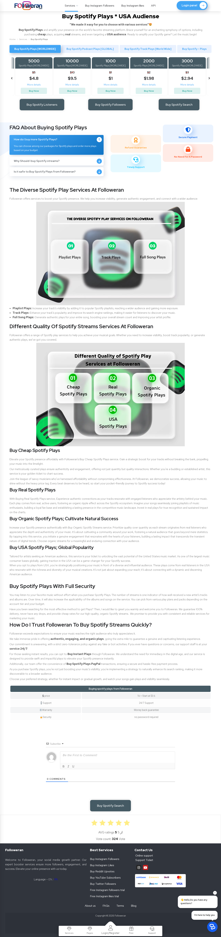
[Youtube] (145, 867)
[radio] (127, 823)
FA (56, 879)
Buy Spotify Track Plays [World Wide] (147, 49)
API (153, 5)
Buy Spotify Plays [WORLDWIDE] (35, 49)
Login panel (189, 5)
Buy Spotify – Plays (194, 49)
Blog (133, 906)
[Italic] (68, 766)
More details (34, 84)
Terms (120, 906)
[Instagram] (138, 867)
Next (208, 76)
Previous (12, 76)
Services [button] (70, 5)
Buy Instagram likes (132, 5)
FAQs (106, 906)
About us (90, 906)
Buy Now (34, 90)
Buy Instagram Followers (99, 5)
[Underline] (73, 766)
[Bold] (63, 766)
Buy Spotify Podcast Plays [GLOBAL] (90, 49)
